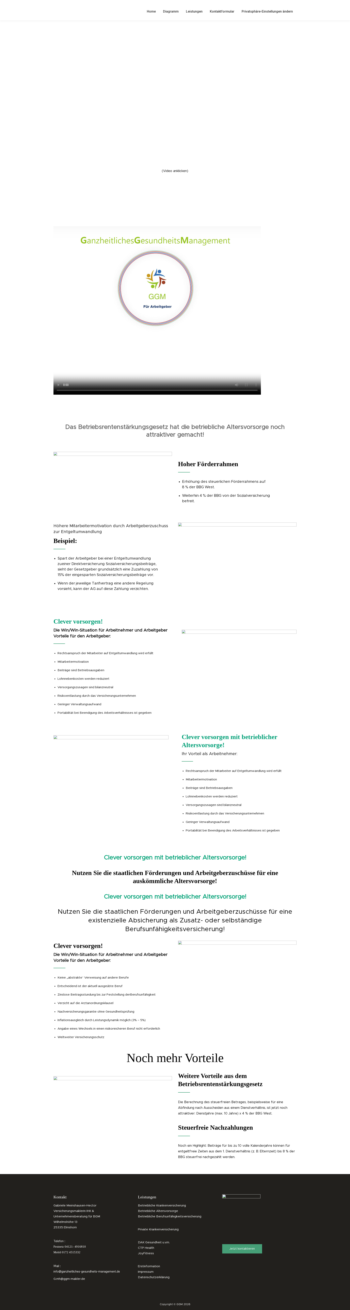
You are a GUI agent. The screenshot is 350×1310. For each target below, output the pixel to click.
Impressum (146, 1271)
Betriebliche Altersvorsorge (158, 1211)
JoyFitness (146, 1253)
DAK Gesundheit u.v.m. (154, 1242)
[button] (267, 11)
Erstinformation (149, 1266)
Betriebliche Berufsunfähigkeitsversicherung (169, 1216)
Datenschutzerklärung (154, 1277)
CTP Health (146, 1247)
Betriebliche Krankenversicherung (162, 1205)
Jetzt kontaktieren (242, 1248)
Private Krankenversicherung (158, 1229)
